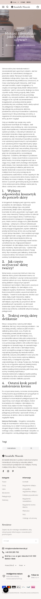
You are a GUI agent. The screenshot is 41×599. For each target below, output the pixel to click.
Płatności (26, 511)
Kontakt (25, 482)
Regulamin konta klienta (29, 506)
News (29, 2)
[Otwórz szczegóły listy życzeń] (5, 590)
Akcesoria (5, 493)
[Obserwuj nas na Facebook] (3, 471)
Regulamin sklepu (29, 485)
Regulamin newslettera (27, 500)
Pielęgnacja (6, 496)
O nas (23, 2)
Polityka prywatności (30, 495)
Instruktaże (20, 28)
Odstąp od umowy (30, 518)
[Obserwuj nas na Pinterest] (13, 471)
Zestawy (5, 500)
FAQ (24, 514)
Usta (3, 489)
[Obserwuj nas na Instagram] (8, 471)
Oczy (4, 485)
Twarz (4, 482)
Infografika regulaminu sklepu (29, 490)
